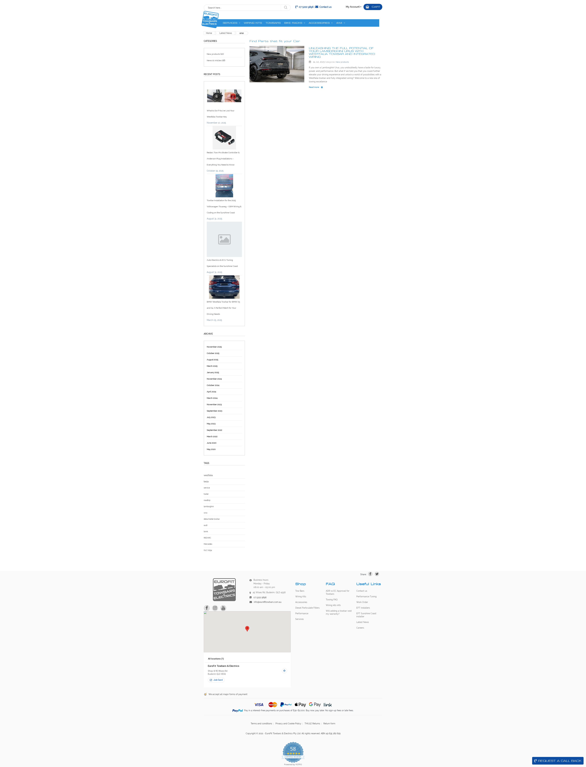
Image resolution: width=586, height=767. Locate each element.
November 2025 (214, 347)
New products (342, 62)
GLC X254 (208, 550)
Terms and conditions (261, 723)
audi (205, 525)
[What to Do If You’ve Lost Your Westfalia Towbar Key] (224, 96)
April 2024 (211, 392)
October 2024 (213, 385)
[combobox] (242, 8)
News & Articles (214, 60)
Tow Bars (299, 591)
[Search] (285, 8)
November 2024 (214, 379)
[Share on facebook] (370, 574)
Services (299, 619)
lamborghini (209, 506)
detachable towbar (212, 519)
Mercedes (208, 544)
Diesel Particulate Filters (307, 608)
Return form (329, 723)
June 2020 (211, 443)
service (207, 488)
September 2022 (214, 430)
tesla (206, 481)
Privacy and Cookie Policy (288, 723)
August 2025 (212, 359)
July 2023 (211, 417)
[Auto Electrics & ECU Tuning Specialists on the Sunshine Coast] (224, 239)
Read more (314, 87)
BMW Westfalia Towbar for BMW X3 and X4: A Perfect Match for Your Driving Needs (223, 308)
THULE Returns (312, 723)
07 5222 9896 (306, 6)
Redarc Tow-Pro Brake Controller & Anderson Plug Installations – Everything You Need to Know (223, 158)
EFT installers (363, 608)
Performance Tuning (366, 596)
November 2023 (214, 404)
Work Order (362, 602)
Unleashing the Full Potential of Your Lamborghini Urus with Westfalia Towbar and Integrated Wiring (342, 53)
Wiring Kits (300, 596)
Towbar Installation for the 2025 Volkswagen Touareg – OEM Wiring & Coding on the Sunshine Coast (224, 206)
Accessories (301, 602)
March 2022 (212, 436)
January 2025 (213, 372)
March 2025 (212, 366)
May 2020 (211, 449)
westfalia (208, 475)
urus (205, 513)
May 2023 (211, 424)
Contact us (325, 6)
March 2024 (212, 398)
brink (206, 531)
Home (209, 33)
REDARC (207, 538)
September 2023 (214, 411)
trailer (206, 494)
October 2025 (213, 353)
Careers (360, 628)
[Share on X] (377, 574)
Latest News (225, 33)
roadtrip (207, 500)
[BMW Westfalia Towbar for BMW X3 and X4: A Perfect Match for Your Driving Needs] (224, 287)
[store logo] (210, 19)
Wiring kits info (333, 605)
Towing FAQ (331, 599)
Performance (301, 613)
